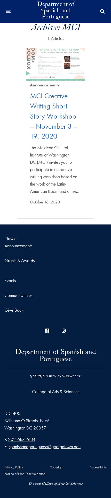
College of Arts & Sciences (55, 391)
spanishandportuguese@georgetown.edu (45, 446)
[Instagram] (64, 331)
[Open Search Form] (102, 11)
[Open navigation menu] (8, 11)
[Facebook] (47, 331)
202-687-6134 (21, 439)
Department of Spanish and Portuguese (55, 11)
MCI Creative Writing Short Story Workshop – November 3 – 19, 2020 (54, 116)
